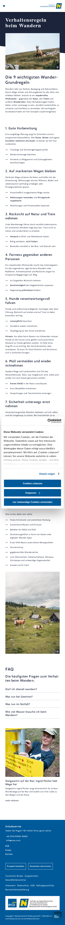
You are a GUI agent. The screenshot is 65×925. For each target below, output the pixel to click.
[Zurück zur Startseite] (51, 6)
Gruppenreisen (31, 876)
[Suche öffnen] (14, 6)
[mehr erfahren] (32, 765)
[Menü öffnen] (4, 6)
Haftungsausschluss (45, 885)
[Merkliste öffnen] (11, 6)
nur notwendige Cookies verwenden (32, 502)
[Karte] (9, 6)
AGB (32, 885)
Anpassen (30, 492)
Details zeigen (47, 473)
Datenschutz (23, 885)
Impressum (10, 885)
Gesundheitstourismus (15, 880)
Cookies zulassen (32, 483)
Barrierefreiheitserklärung (17, 889)
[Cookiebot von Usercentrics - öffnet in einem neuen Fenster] (47, 421)
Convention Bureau (14, 876)
